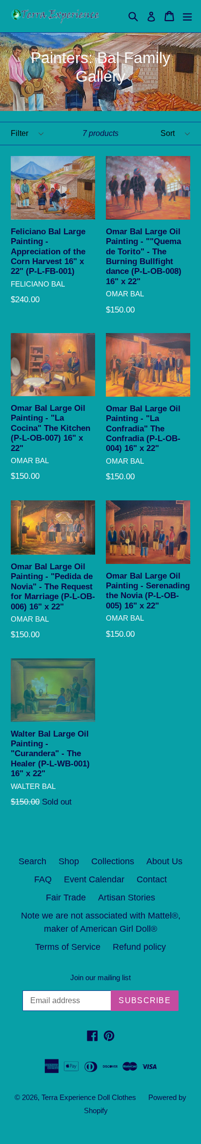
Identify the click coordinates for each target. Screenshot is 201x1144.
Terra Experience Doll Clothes (88, 1097)
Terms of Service (67, 947)
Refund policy (139, 947)
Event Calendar (94, 879)
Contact (152, 879)
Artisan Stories (126, 897)
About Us (164, 861)
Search (32, 861)
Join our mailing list (100, 977)
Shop (69, 861)
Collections (112, 861)
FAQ (43, 879)
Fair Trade (66, 897)
